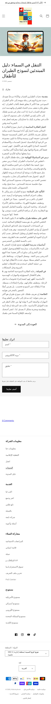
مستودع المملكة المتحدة (16, 616)
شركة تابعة (10, 517)
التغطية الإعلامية (12, 455)
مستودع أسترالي (12, 603)
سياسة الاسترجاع (29, 689)
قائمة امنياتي (11, 547)
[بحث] (41, 16)
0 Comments (8, 420)
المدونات (9, 467)
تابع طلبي (9, 504)
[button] (3, 16)
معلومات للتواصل (38, 694)
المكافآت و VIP (12, 560)
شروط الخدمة (14, 694)
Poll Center (11, 579)
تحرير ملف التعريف (14, 573)
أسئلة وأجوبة (11, 523)
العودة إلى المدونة (27, 324)
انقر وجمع (10, 498)
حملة (8, 554)
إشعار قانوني (27, 698)
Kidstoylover (16, 689)
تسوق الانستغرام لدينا (14, 567)
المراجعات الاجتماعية (14, 541)
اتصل (8, 461)
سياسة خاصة (41, 689)
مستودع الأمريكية (13, 597)
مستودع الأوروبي (13, 610)
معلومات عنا (11, 448)
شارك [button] (7, 89)
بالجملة (9, 511)
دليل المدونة (11, 474)
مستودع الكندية (12, 622)
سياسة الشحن (25, 694)
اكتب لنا (9, 491)
